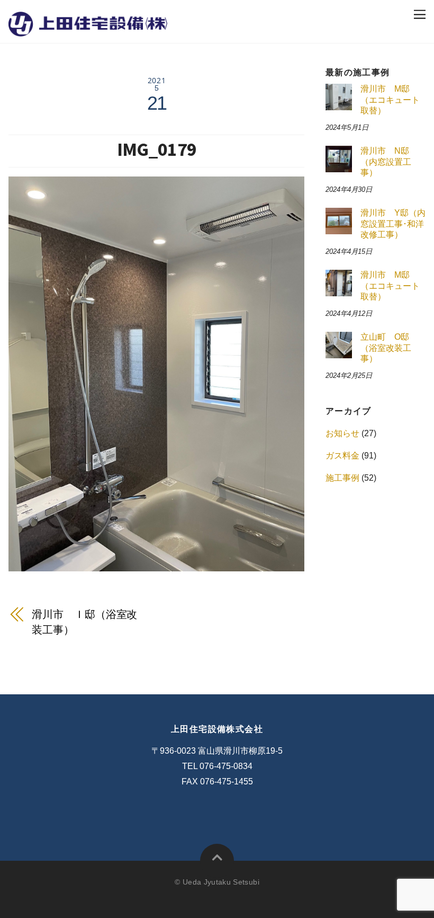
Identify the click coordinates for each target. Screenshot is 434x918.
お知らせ (342, 433)
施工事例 (342, 477)
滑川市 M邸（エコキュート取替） (390, 99)
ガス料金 (342, 455)
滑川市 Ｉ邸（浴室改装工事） (84, 621)
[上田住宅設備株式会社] (87, 28)
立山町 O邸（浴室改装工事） (385, 347)
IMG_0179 (156, 149)
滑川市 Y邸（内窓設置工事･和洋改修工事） (393, 223)
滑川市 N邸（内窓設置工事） (385, 161)
